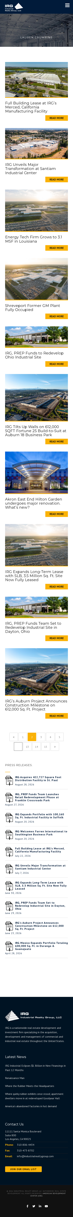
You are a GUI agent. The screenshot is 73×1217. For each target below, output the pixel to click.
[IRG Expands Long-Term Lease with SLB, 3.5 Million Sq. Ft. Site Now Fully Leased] (36, 544)
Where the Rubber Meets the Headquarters (29, 1086)
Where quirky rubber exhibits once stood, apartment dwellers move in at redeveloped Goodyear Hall (34, 1096)
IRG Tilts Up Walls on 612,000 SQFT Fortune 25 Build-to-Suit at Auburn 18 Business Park (35, 431)
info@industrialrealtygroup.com (35, 1156)
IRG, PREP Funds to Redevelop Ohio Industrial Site (34, 355)
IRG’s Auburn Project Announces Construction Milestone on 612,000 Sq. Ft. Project (36, 705)
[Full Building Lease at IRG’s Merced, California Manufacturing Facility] (36, 79)
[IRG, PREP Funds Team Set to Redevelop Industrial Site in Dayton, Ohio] (36, 606)
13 (27, 746)
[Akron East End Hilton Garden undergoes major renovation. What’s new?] (36, 472)
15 (45, 746)
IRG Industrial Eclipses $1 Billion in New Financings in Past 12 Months (35, 1068)
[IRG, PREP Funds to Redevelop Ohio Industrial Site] (36, 336)
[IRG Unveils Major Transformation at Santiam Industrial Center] (36, 143)
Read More (57, 118)
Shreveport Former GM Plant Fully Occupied (32, 307)
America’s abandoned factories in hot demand (31, 1106)
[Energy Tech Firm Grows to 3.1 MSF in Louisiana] (36, 210)
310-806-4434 (25, 1144)
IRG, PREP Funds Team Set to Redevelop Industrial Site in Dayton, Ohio (33, 627)
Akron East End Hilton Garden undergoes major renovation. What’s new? (33, 503)
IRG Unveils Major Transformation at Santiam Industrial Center (30, 168)
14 (36, 746)
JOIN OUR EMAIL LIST (23, 1169)
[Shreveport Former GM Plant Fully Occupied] (36, 278)
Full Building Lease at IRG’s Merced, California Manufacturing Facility (31, 107)
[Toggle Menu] (67, 5)
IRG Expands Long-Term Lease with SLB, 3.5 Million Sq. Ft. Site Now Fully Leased (34, 575)
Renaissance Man (14, 1078)
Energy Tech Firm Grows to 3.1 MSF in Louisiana (33, 239)
